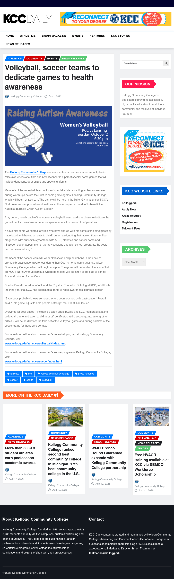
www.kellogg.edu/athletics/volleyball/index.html (35, 343)
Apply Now (129, 209)
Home (10, 36)
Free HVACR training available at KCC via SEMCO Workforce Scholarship (152, 464)
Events (78, 36)
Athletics (28, 36)
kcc (30, 373)
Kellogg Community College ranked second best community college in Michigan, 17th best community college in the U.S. (65, 459)
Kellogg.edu (129, 203)
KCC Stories (120, 36)
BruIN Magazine (54, 36)
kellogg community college (55, 373)
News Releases (18, 44)
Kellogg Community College (26, 96)
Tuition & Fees (131, 228)
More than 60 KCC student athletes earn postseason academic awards (21, 455)
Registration (130, 222)
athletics (14, 373)
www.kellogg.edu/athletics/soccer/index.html (33, 361)
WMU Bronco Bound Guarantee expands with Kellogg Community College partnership (108, 457)
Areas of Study (131, 216)
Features (97, 36)
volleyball (47, 379)
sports (30, 379)
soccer (14, 379)
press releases (86, 373)
